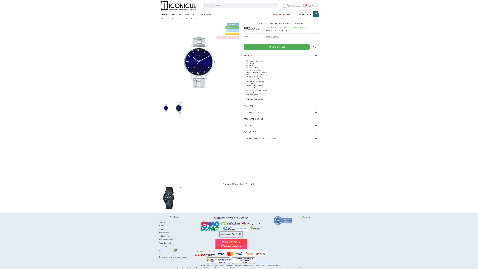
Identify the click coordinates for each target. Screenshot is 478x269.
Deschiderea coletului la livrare (260, 138)
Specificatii (249, 55)
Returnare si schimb (253, 119)
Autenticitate (250, 132)
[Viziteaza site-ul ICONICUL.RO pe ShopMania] (229, 229)
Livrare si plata (251, 112)
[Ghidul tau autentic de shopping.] (242, 229)
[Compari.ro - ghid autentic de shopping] (282, 220)
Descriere (248, 106)
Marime (246, 37)
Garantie (248, 125)
